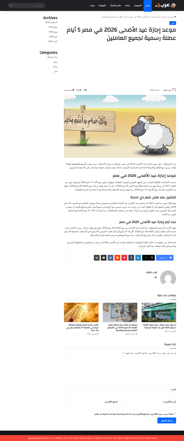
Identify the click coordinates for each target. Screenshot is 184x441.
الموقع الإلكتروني (111, 401)
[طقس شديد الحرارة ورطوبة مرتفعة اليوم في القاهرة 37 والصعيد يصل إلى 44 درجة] (81, 312)
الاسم (173, 389)
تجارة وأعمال (115, 5)
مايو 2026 (53, 36)
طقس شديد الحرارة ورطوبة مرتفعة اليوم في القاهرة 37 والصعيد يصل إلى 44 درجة (82, 327)
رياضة (127, 5)
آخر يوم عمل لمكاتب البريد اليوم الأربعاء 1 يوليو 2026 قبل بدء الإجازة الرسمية (159, 326)
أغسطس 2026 (51, 22)
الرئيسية (170, 17)
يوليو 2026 (53, 27)
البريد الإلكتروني (169, 401)
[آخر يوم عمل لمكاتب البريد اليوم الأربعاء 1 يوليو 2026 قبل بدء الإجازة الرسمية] (159, 312)
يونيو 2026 (53, 32)
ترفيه (92, 5)
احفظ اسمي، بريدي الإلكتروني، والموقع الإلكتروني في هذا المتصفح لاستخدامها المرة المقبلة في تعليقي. (133, 414)
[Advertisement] (120, 65)
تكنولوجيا (102, 5)
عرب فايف (167, 90)
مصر (148, 5)
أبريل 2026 (52, 41)
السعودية (138, 5)
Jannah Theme (34, 438)
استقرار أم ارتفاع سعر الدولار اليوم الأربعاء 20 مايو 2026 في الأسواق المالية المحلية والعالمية (122, 327)
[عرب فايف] (165, 5)
